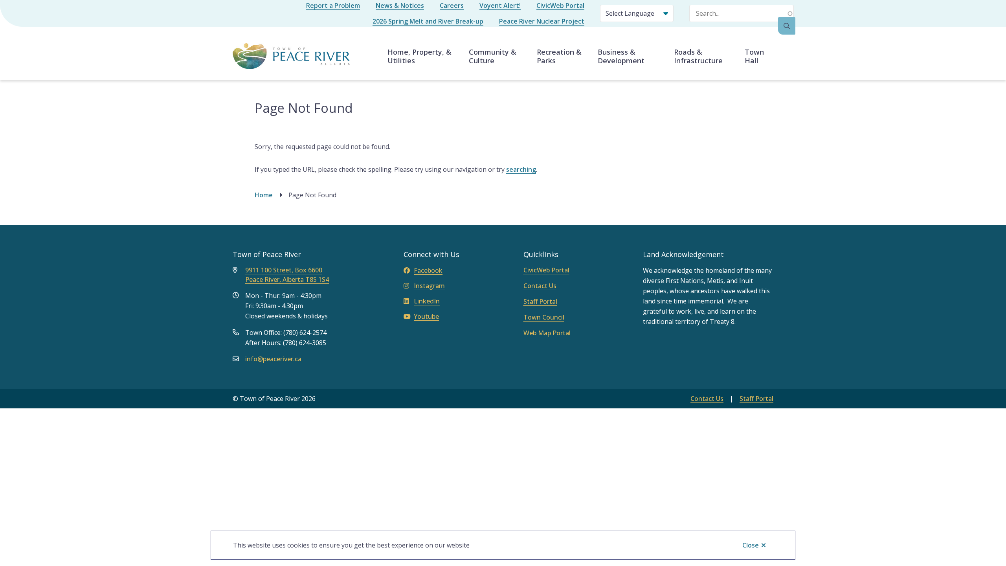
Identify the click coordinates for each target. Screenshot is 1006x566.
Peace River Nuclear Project (541, 21)
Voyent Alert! (500, 5)
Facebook (428, 270)
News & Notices (400, 5)
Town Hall (754, 56)
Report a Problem (333, 5)
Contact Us (539, 285)
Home (264, 195)
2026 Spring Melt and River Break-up (428, 21)
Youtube (426, 316)
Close (750, 545)
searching (521, 169)
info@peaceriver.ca (273, 359)
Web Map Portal (547, 333)
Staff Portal (540, 301)
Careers (452, 5)
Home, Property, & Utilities (419, 56)
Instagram (429, 285)
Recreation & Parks (559, 56)
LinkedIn (427, 301)
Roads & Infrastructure (698, 56)
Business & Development (621, 56)
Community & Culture (492, 56)
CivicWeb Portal (560, 5)
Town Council (543, 317)
